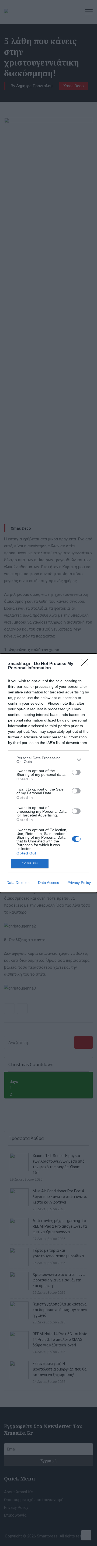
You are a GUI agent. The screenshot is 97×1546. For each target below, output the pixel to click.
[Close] (86, 664)
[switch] (76, 772)
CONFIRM (30, 863)
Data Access (48, 882)
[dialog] (48, 773)
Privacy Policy (79, 882)
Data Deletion (18, 882)
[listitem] (48, 760)
